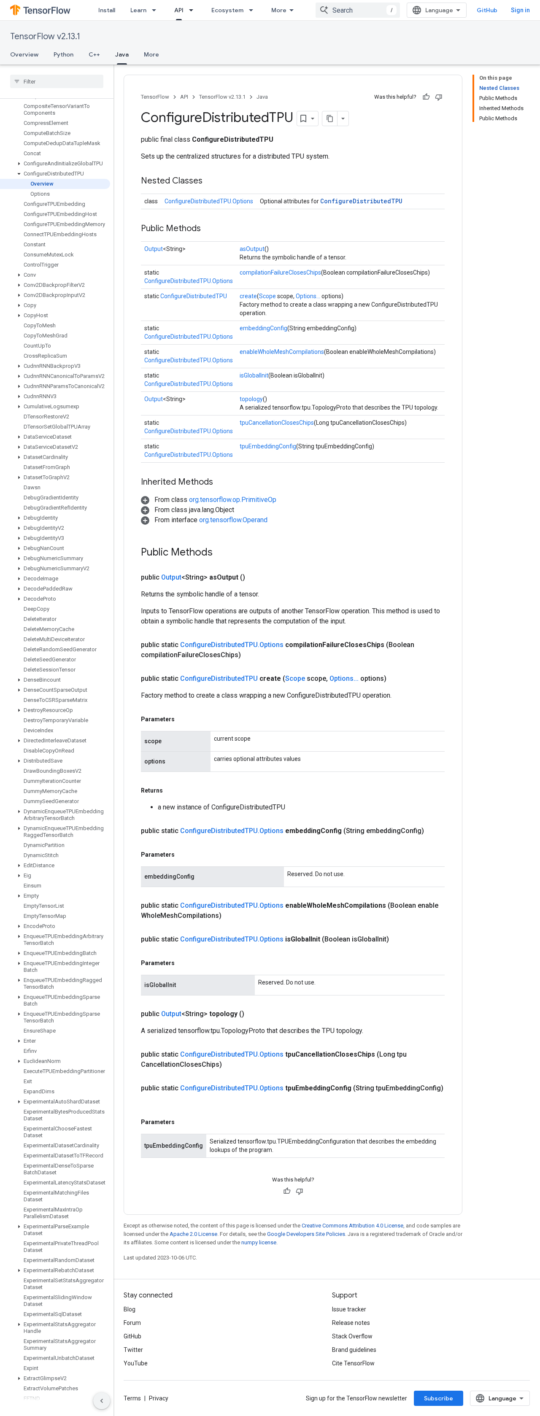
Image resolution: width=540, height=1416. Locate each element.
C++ (94, 54)
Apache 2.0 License (193, 1234)
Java (122, 54)
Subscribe (438, 1398)
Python (63, 54)
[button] (55, 164)
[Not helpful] (438, 97)
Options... (308, 296)
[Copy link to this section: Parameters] (183, 719)
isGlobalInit (254, 375)
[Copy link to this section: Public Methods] (209, 229)
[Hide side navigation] (101, 1400)
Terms (132, 1398)
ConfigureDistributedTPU (361, 201)
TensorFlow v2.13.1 (45, 36)
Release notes (351, 1322)
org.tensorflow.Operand (233, 520)
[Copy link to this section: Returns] (171, 790)
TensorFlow (155, 97)
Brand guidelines (354, 1349)
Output (153, 248)
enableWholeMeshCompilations (282, 351)
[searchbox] (56, 81)
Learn (138, 10)
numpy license (258, 1242)
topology (251, 399)
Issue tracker (349, 1309)
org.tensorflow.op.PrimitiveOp (232, 500)
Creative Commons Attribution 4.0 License (352, 1225)
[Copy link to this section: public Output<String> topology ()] (254, 1014)
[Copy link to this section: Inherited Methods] (221, 482)
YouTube (136, 1363)
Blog (129, 1309)
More (278, 10)
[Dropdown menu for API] (194, 10)
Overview (24, 54)
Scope (267, 296)
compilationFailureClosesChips (280, 272)
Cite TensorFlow (353, 1363)
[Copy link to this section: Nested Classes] (210, 181)
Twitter (133, 1349)
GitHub (487, 10)
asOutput (252, 248)
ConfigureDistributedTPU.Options (209, 201)
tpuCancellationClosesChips (277, 422)
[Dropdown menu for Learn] (156, 10)
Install (106, 10)
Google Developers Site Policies (306, 1234)
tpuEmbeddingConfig (268, 446)
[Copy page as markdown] (330, 118)
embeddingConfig (263, 328)
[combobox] (358, 10)
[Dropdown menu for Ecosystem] (253, 10)
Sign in (520, 10)
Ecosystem (227, 10)
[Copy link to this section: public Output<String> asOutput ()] (255, 577)
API (179, 10)
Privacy (158, 1398)
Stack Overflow (352, 1336)
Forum (132, 1322)
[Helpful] (426, 97)
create (248, 296)
